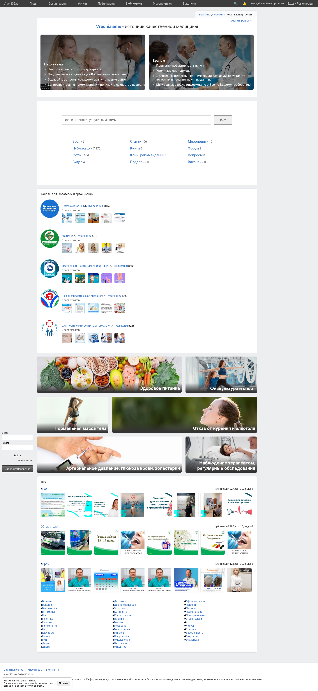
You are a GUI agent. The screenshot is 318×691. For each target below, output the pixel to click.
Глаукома (48, 632)
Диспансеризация (125, 604)
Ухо (188, 622)
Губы (45, 639)
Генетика (47, 618)
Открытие (120, 646)
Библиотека (134, 3)
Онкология (120, 643)
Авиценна (67, 235)
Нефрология (121, 636)
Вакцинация (49, 608)
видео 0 (249, 488)
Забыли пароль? (25, 460)
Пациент (191, 604)
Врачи (77, 141)
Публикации (106, 3)
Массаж (119, 622)
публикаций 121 (224, 563)
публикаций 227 (224, 488)
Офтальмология (195, 601)
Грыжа (46, 636)
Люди (34, 3)
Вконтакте (52, 669)
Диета (46, 646)
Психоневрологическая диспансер (82, 295)
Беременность (194, 632)
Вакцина (47, 604)
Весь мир (204, 14)
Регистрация (305, 3)
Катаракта (120, 611)
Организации (58, 3)
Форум (193, 148)
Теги (43, 482)
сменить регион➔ (241, 20)
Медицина (120, 625)
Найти (223, 120)
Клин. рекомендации (147, 155)
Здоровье (120, 608)
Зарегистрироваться (17, 468)
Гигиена (47, 622)
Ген (44, 615)
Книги (135, 148)
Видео (78, 162)
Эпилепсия (192, 639)
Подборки (138, 162)
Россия (218, 14)
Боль (45, 489)
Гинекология (50, 625)
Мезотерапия (122, 629)
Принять (63, 683)
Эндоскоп (192, 636)
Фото (77, 155)
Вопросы (195, 155)
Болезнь (47, 601)
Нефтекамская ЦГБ (73, 205)
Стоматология (52, 526)
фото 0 (239, 488)
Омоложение (122, 639)
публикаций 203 (224, 526)
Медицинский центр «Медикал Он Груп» (86, 265)
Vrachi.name (108, 26)
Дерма (46, 643)
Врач (45, 564)
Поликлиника (194, 611)
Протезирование (196, 615)
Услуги (82, 3)
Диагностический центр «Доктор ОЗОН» (86, 325)
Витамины (48, 611)
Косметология (122, 615)
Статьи (135, 141)
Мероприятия (162, 3)
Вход (290, 3)
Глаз (44, 629)
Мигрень (119, 632)
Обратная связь (13, 669)
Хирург (190, 625)
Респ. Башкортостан (239, 14)
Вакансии (189, 3)
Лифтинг (119, 618)
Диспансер (120, 601)
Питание (191, 608)
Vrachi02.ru (11, 3)
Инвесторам (34, 669)
